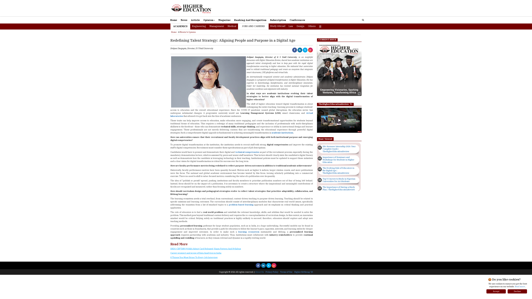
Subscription (278, 20)
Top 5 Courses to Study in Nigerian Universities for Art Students (339, 180)
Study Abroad (277, 26)
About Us (259, 272)
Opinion (208, 20)
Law (291, 26)
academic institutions (282, 133)
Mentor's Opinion (188, 32)
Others (312, 26)
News (184, 20)
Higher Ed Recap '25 (303, 272)
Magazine (224, 20)
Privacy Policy (272, 272)
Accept (496, 291)
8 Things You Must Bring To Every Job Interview (194, 257)
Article (195, 20)
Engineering (199, 26)
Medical (232, 26)
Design (300, 26)
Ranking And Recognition (250, 20)
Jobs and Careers (253, 26)
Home (173, 20)
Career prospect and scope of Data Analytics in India (195, 253)
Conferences (297, 20)
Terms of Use (286, 272)
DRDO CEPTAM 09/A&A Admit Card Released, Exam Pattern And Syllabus (205, 248)
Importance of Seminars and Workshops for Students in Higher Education (338, 159)
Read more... (520, 286)
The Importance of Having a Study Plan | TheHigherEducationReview (339, 188)
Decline (517, 291)
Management (216, 26)
